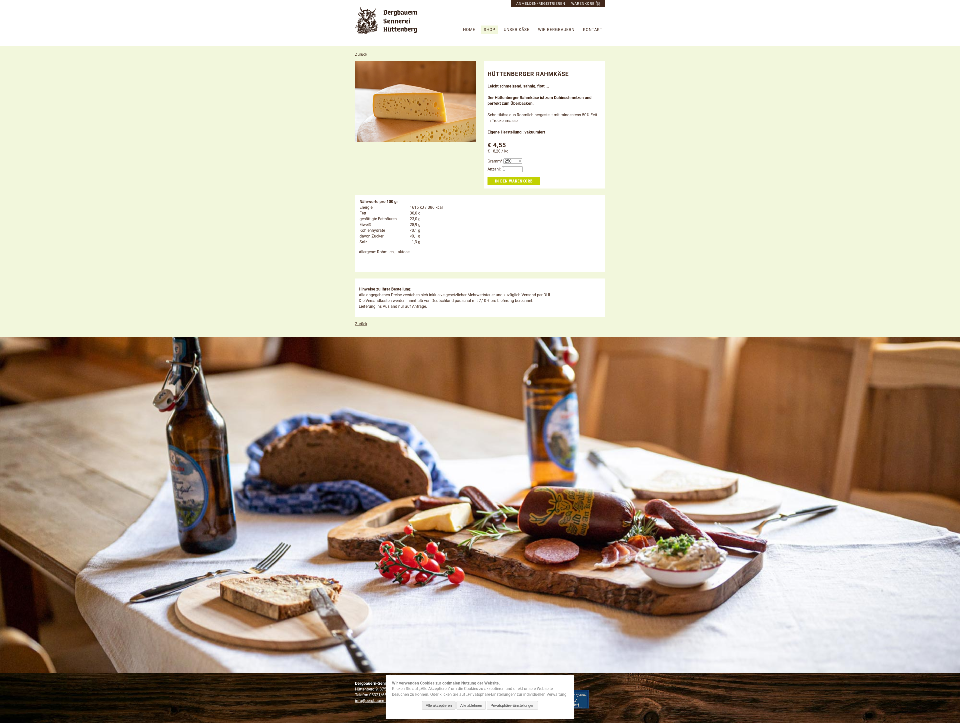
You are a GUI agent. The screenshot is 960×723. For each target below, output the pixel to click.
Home (469, 29)
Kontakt (592, 29)
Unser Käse (517, 29)
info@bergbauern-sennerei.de (380, 700)
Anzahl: (494, 169)
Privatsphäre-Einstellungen (512, 705)
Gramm (496, 161)
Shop (489, 29)
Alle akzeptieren (439, 705)
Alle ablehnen (471, 705)
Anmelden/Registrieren (540, 4)
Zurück (361, 54)
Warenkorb (583, 4)
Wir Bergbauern (556, 29)
